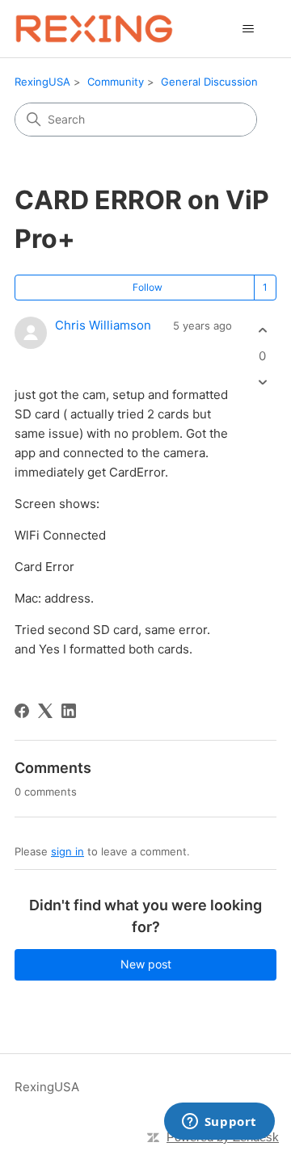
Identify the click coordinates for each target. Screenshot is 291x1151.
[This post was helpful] (262, 331)
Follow (147, 287)
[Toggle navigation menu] (247, 29)
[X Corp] (45, 711)
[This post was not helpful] (262, 382)
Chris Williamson (103, 325)
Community (115, 81)
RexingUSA (42, 81)
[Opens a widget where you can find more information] (219, 1123)
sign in (67, 851)
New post (145, 964)
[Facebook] (22, 711)
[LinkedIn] (68, 711)
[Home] (94, 29)
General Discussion (209, 81)
